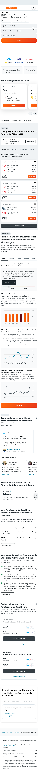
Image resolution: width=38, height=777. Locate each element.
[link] (19, 405)
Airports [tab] (6, 701)
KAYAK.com (5, 732)
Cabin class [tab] (15, 701)
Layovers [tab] (26, 258)
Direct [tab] (32, 149)
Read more (5, 474)
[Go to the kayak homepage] (11, 8)
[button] (3, 8)
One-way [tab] (14, 149)
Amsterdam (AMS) (10, 713)
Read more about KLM (13, 449)
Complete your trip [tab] (27, 701)
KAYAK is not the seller (9, 750)
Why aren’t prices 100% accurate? (13, 757)
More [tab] (33, 258)
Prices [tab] (4, 258)
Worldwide (17, 732)
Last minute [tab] (23, 149)
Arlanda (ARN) (8, 716)
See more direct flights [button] (19, 644)
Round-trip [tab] (5, 149)
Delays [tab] (19, 258)
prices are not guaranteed (9, 745)
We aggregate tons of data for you (13, 754)
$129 (3, 15)
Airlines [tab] (11, 258)
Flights (11, 732)
